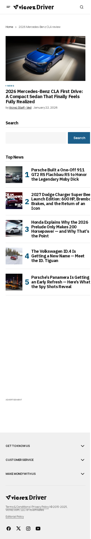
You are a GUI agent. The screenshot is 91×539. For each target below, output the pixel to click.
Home (9, 27)
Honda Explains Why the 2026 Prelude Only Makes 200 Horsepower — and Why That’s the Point (60, 229)
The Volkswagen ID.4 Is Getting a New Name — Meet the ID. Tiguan (57, 256)
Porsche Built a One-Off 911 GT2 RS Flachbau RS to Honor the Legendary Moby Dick (59, 174)
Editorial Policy (15, 517)
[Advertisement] (45, 351)
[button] (8, 7)
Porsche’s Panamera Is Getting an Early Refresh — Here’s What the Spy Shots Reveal (60, 282)
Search (12, 123)
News (10, 86)
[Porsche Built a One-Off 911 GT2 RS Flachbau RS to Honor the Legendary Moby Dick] (14, 174)
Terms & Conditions (18, 507)
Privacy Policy (40, 507)
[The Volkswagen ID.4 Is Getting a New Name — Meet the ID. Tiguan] (14, 256)
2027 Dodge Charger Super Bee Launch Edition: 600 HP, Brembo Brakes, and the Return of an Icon (61, 201)
